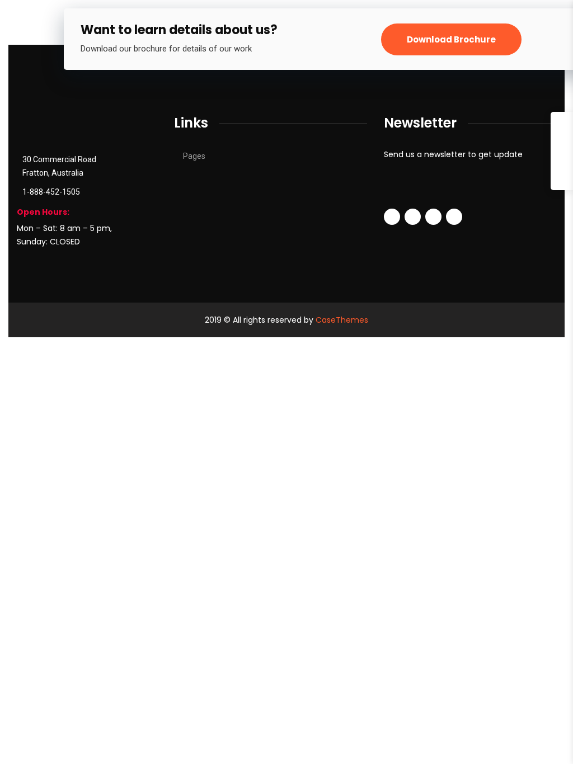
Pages (194, 156)
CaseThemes (342, 320)
